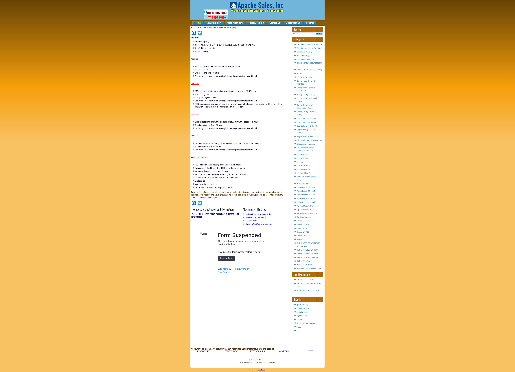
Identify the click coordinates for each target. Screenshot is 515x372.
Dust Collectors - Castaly (306, 119)
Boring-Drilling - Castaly (306, 95)
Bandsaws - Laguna (304, 55)
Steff (298, 331)
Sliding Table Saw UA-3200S (308, 257)
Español (310, 23)
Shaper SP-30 (302, 228)
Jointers (300, 162)
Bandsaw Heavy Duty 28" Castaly (309, 44)
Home (198, 23)
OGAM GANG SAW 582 (305, 280)
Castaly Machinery (303, 308)
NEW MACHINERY (203, 351)
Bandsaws (202, 28)
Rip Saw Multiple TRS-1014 (307, 206)
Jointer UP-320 (302, 158)
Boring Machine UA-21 (305, 77)
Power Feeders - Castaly (306, 202)
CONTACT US (284, 351)
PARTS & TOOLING (257, 351)
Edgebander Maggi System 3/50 (309, 140)
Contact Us (275, 23)
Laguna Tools (251, 221)
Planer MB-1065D (303, 184)
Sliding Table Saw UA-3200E (307, 254)
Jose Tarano (261, 370)
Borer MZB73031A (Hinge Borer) (309, 70)
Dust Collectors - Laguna (306, 122)
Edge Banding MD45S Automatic (309, 137)
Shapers (300, 239)
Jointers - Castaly (303, 166)
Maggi (299, 327)
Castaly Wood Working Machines (259, 224)
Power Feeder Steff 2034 (306, 198)
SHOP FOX (300, 319)
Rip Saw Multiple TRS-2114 (307, 210)
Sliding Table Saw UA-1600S (308, 250)
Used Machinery (235, 23)
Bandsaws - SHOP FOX (305, 59)
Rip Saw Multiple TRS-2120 (307, 213)
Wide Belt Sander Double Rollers (259, 214)
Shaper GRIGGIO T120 (305, 221)
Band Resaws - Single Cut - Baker (309, 48)
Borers (299, 73)
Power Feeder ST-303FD (306, 191)
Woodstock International (256, 217)
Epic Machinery (302, 305)
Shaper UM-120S (303, 236)
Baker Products (302, 312)
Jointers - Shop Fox (304, 173)
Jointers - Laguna (303, 169)
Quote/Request (293, 23)
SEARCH (311, 351)
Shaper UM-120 (303, 232)
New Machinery (214, 23)
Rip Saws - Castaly (304, 217)
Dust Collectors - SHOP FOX (307, 126)
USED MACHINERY (231, 351)
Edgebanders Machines (306, 144)
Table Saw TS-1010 (304, 265)
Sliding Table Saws (304, 261)
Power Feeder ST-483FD (306, 195)
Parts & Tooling (256, 23)
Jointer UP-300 (302, 154)
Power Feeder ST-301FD (306, 187)
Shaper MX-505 (303, 225)
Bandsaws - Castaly (304, 52)
